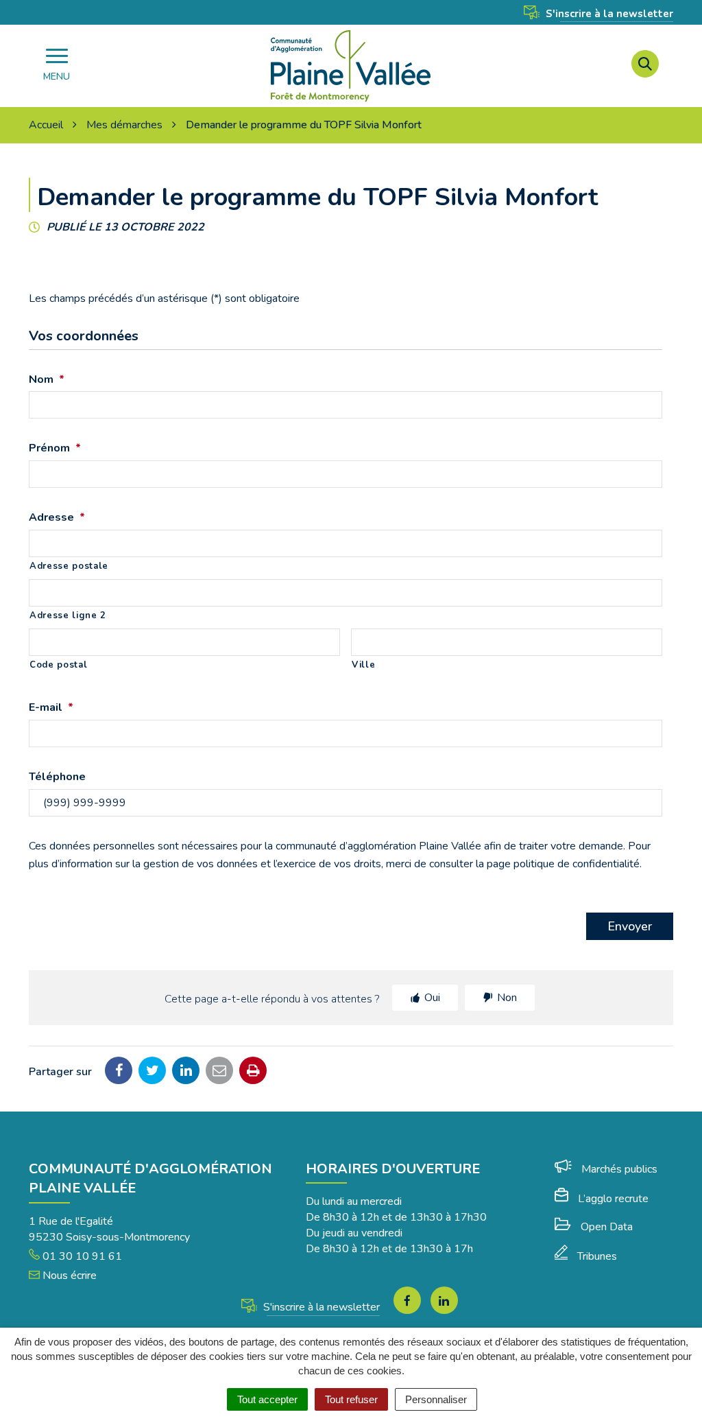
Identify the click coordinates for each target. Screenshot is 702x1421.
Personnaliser (436, 1399)
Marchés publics (619, 1169)
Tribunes (597, 1256)
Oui (432, 997)
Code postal (58, 665)
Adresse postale (68, 566)
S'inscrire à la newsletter (608, 14)
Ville (363, 665)
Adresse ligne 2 (67, 615)
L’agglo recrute (613, 1198)
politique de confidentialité (576, 863)
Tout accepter (267, 1399)
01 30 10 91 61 (81, 1256)
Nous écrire (68, 1275)
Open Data (607, 1226)
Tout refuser (351, 1399)
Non (507, 997)
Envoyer (629, 926)
